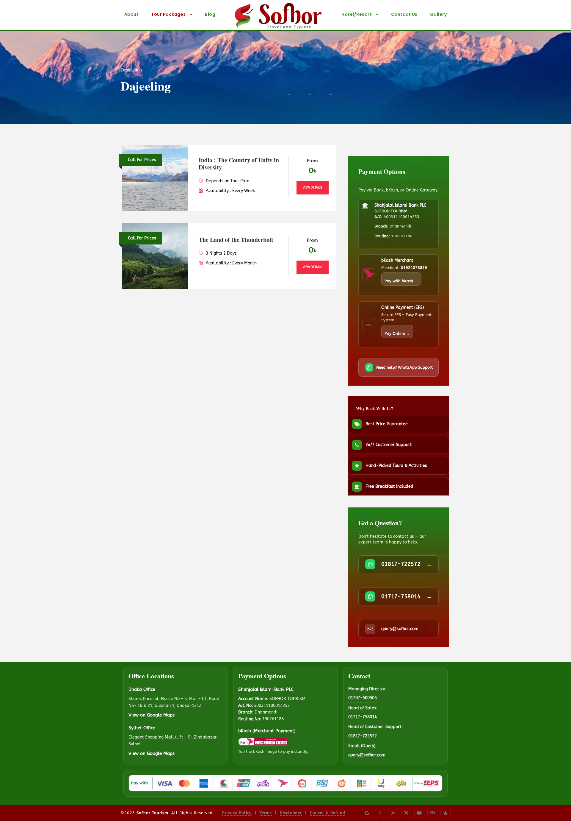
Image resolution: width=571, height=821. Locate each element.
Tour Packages (168, 14)
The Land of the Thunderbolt (236, 239)
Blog (210, 14)
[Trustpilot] (445, 813)
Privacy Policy (237, 813)
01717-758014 (362, 716)
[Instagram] (393, 813)
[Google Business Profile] (367, 813)
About (131, 14)
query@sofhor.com (366, 755)
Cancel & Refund (327, 813)
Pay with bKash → (401, 281)
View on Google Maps (151, 715)
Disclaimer (291, 813)
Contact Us (404, 14)
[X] (406, 813)
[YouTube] (419, 813)
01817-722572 (362, 736)
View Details (312, 187)
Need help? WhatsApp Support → (404, 369)
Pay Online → (397, 333)
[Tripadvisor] (432, 813)
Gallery (438, 14)
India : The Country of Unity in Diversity (239, 164)
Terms (266, 813)
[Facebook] (380, 813)
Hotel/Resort (356, 14)
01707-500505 (362, 697)
